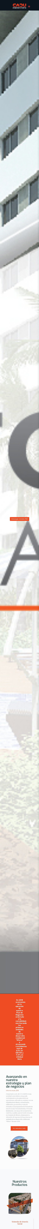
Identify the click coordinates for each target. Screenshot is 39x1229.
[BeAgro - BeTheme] (20, 6)
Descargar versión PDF (19, 519)
